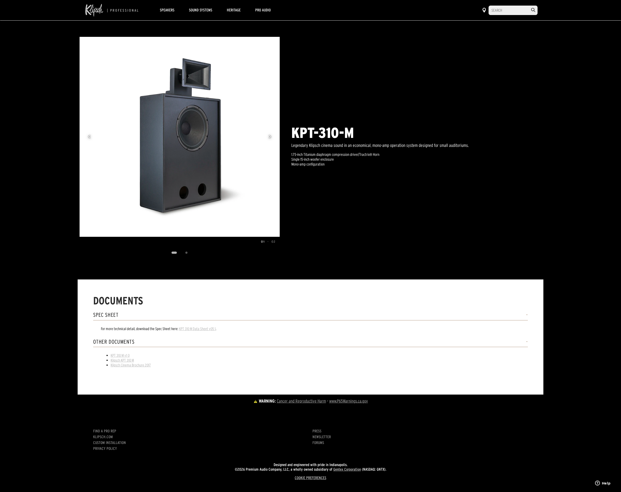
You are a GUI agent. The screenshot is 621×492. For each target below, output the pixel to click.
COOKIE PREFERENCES (310, 478)
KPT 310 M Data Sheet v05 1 (197, 328)
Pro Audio (263, 10)
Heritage (234, 10)
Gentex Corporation (347, 469)
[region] (180, 137)
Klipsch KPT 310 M (122, 360)
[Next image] (270, 136)
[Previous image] (89, 136)
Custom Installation (109, 442)
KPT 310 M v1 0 (120, 355)
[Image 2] (186, 252)
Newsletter (321, 437)
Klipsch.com (103, 437)
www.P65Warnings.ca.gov (348, 401)
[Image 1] (174, 252)
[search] (533, 10)
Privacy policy (105, 448)
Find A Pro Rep (104, 431)
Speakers (167, 10)
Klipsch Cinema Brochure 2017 (131, 365)
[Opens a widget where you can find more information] (602, 483)
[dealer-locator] (484, 10)
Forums (318, 442)
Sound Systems (200, 10)
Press (316, 431)
